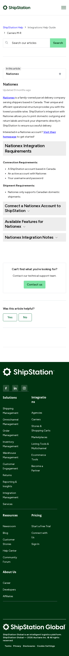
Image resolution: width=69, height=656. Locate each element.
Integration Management (10, 495)
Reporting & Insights (10, 484)
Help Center (10, 550)
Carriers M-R (14, 33)
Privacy (17, 646)
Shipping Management (10, 411)
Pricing (36, 515)
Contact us (34, 284)
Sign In (35, 544)
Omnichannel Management (10, 422)
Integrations (38, 399)
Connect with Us (39, 535)
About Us (9, 572)
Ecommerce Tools (38, 457)
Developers (9, 589)
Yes (10, 317)
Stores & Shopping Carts (40, 428)
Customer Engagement (10, 466)
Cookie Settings (46, 646)
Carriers (36, 419)
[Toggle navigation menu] (64, 7)
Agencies (36, 412)
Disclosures (29, 646)
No (25, 317)
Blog (5, 533)
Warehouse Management (10, 455)
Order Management (10, 433)
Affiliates (8, 596)
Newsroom (9, 526)
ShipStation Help (13, 27)
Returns (7, 475)
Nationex (9, 97)
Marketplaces (39, 437)
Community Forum (10, 559)
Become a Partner (37, 468)
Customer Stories (9, 542)
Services (8, 504)
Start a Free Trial (41, 526)
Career (6, 583)
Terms (8, 646)
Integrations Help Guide (42, 27)
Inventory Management (10, 444)
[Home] (16, 7)
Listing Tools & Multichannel (40, 446)
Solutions (10, 397)
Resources (10, 515)
